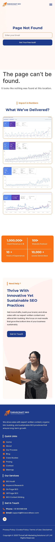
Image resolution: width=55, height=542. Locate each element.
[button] (50, 4)
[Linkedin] (4, 519)
